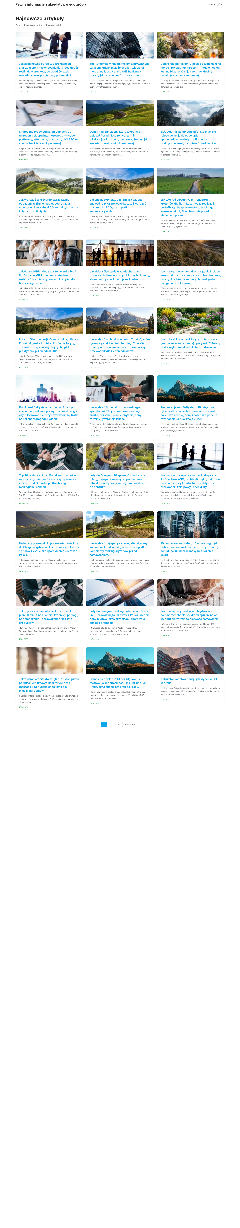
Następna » (131, 724)
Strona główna (216, 4)
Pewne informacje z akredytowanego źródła (51, 4)
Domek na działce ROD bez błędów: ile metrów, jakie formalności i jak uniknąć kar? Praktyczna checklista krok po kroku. (119, 682)
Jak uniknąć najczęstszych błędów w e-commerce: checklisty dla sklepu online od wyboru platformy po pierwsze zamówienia (189, 615)
